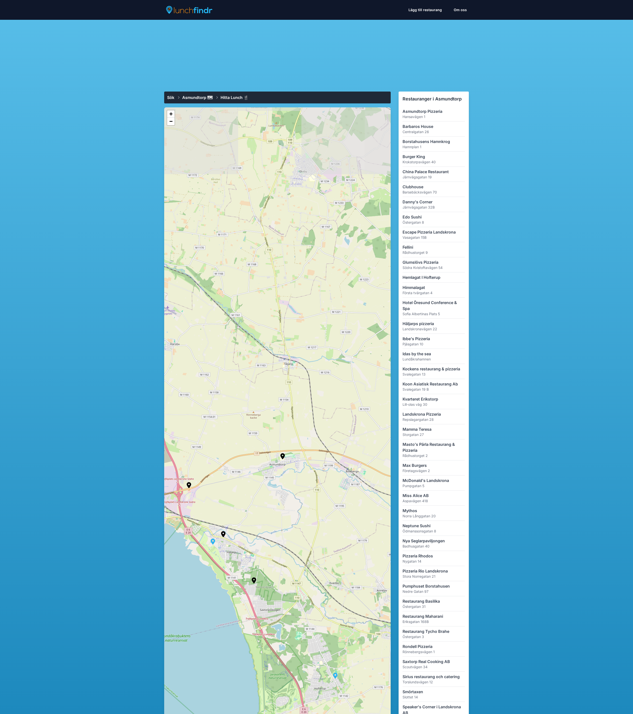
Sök (170, 97)
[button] (283, 456)
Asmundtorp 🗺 (197, 97)
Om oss (460, 10)
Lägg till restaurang (425, 10)
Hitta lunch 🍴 (235, 97)
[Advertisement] (316, 54)
